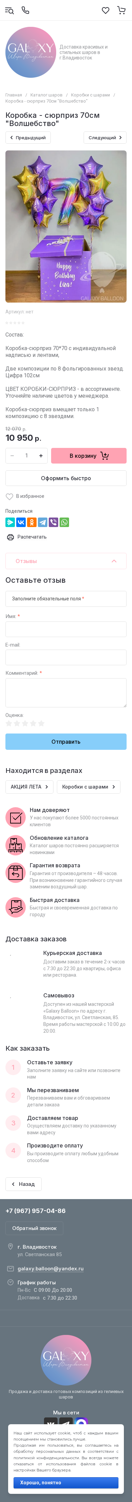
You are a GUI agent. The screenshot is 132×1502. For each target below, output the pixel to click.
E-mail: (12, 645)
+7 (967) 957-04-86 (35, 1210)
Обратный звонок (34, 1228)
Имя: (12, 616)
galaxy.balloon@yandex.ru (51, 1268)
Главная (13, 94)
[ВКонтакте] (21, 522)
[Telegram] (42, 522)
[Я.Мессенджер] (10, 522)
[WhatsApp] (64, 522)
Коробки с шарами (90, 94)
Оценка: (14, 715)
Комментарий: (23, 673)
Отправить (66, 741)
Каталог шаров (46, 94)
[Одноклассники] (32, 522)
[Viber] (53, 522)
